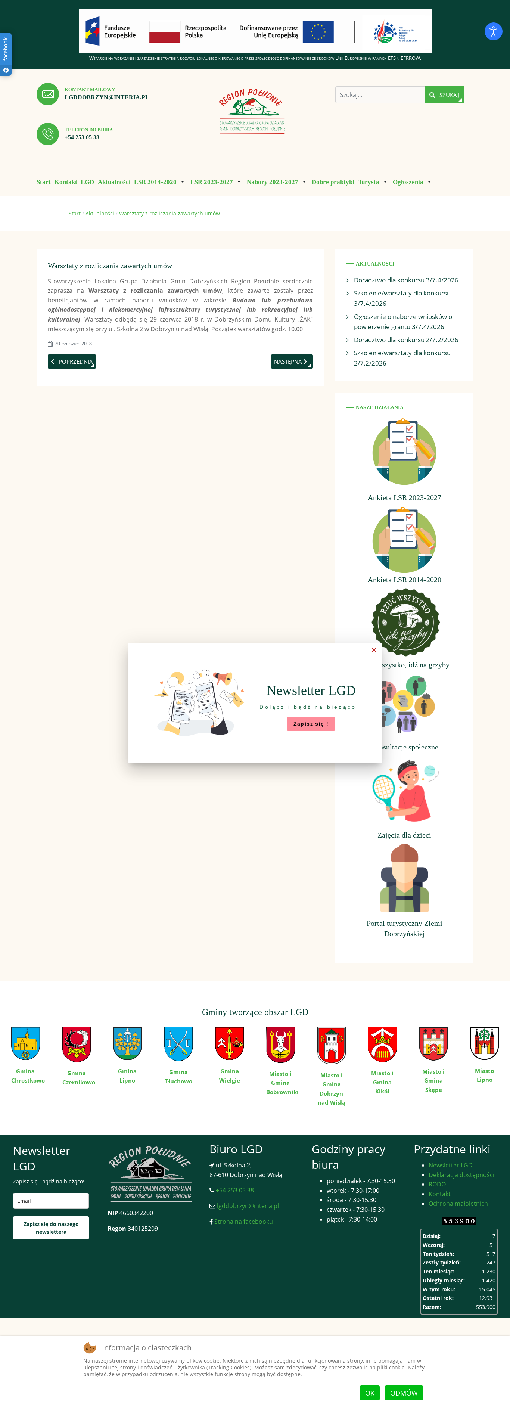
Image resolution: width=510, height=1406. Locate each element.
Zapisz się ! (311, 724)
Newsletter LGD (451, 1165)
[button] (160, 182)
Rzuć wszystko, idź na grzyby (405, 665)
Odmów (404, 1392)
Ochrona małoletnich (458, 1203)
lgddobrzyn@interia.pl (107, 97)
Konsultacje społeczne (404, 747)
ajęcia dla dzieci (406, 835)
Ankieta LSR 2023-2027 (404, 497)
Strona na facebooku (243, 1221)
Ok (369, 1392)
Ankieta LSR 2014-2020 (404, 579)
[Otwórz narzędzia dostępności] (494, 31)
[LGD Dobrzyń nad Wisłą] (252, 111)
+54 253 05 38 (82, 137)
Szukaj (448, 95)
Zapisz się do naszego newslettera (51, 1227)
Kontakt (440, 1194)
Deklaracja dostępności (461, 1175)
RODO (437, 1184)
